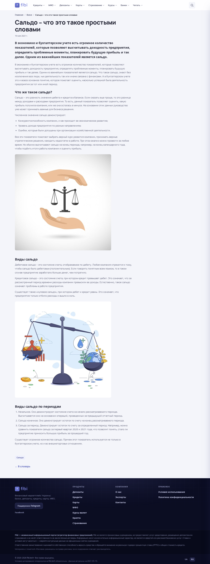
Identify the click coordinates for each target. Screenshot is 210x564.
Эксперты (120, 497)
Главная (19, 15)
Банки (124, 5)
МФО (50, 5)
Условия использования (171, 492)
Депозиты (64, 5)
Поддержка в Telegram (29, 505)
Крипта (77, 518)
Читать (136, 5)
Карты (79, 5)
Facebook (19, 512)
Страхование (95, 5)
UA (186, 559)
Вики (29, 15)
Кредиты (37, 5)
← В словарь (22, 466)
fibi (22, 5)
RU (192, 559)
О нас (118, 492)
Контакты (120, 502)
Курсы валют (80, 512)
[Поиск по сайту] (192, 5)
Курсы (111, 5)
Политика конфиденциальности (176, 497)
